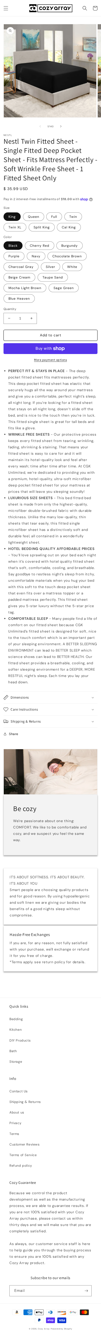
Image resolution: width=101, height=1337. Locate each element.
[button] (6, 8)
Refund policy (20, 1165)
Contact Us (18, 1091)
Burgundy (69, 245)
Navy (36, 256)
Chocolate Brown (67, 256)
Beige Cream (19, 277)
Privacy (15, 1123)
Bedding (16, 1019)
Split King (42, 227)
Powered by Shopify (61, 1329)
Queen (33, 217)
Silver (50, 267)
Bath (13, 1051)
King (12, 217)
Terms (14, 1134)
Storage (15, 1061)
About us (16, 1112)
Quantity (10, 309)
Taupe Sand (53, 277)
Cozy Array (44, 1329)
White (72, 267)
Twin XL (14, 227)
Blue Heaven (19, 298)
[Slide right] (61, 126)
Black (13, 245)
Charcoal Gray (21, 267)
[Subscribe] (86, 1290)
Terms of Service (23, 1155)
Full (54, 217)
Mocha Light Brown (24, 288)
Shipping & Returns (25, 1102)
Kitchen (15, 1029)
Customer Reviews (24, 1144)
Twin (73, 217)
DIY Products (20, 1040)
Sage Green (64, 288)
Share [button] (13, 734)
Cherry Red (39, 245)
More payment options (50, 360)
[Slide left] (40, 126)
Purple (13, 256)
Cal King (69, 227)
